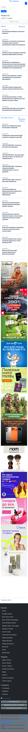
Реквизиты (5, 691)
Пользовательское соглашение (9, 722)
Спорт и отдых (6, 632)
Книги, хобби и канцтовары (10, 620)
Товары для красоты (8, 643)
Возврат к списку (14, 21)
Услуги (4, 649)
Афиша (4, 672)
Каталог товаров (7, 666)
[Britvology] (14, 458)
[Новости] (22, 26)
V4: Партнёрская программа (14, 708)
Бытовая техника (7, 614)
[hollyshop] (14, 511)
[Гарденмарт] (14, 327)
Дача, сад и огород (7, 617)
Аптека (4, 611)
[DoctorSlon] (14, 354)
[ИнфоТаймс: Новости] (21, 119)
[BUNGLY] (14, 275)
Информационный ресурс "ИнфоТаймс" (14, 705)
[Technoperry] (14, 432)
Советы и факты (6, 681)
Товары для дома (7, 640)
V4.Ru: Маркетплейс (14, 701)
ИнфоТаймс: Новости (7, 117)
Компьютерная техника (9, 623)
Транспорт (5, 646)
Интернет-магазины (8, 669)
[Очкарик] (14, 537)
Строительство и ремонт (9, 635)
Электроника (6, 652)
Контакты (5, 694)
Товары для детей (7, 638)
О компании (5, 688)
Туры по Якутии (6, 663)
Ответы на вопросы (8, 678)
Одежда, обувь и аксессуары (10, 626)
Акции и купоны (6, 660)
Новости (3, 26)
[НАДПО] (14, 485)
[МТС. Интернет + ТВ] (14, 301)
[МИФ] (14, 380)
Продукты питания (7, 629)
